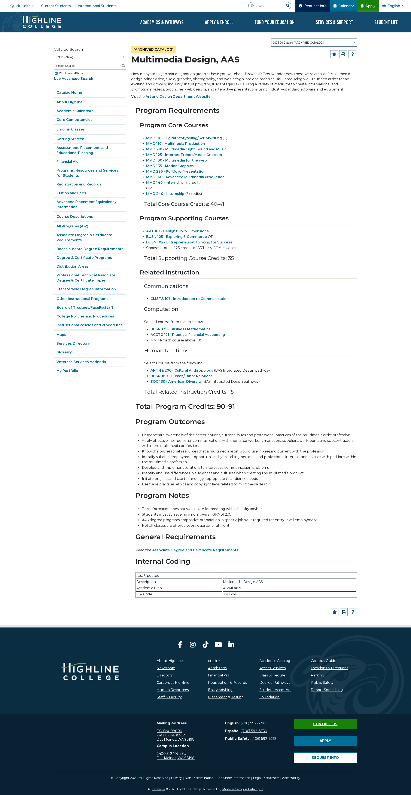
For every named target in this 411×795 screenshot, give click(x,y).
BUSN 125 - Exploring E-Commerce (176, 237)
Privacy (176, 778)
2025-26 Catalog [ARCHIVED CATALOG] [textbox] (298, 42)
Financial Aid (68, 162)
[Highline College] (41, 22)
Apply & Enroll (219, 22)
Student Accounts (275, 690)
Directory (165, 675)
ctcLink (214, 661)
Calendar (346, 6)
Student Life (386, 22)
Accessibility (291, 778)
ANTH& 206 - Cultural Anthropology (181, 370)
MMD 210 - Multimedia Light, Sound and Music (186, 149)
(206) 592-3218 (264, 739)
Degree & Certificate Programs (84, 258)
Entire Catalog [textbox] (64, 57)
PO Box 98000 (169, 731)
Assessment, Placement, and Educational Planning (82, 150)
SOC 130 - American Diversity (176, 382)
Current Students (56, 6)
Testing (237, 697)
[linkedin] (231, 646)
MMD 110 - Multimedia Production (175, 144)
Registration (218, 683)
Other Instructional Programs (82, 299)
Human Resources (173, 690)
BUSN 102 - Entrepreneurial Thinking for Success (189, 242)
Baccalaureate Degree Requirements (90, 249)
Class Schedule (272, 675)
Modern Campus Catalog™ (242, 789)
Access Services (272, 668)
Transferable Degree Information (86, 289)
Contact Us (325, 724)
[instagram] (192, 646)
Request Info (315, 6)
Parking (317, 675)
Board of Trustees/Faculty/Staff (85, 308)
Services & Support (334, 22)
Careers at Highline (173, 683)
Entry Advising (220, 690)
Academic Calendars (75, 111)
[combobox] (314, 43)
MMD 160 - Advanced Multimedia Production (185, 177)
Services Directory (73, 343)
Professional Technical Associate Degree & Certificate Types (86, 277)
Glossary (64, 352)
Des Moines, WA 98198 (176, 739)
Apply (370, 6)
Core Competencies (74, 120)
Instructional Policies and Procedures (90, 325)
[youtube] (218, 646)
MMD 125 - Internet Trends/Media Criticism (184, 155)
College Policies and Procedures (85, 316)
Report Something (327, 690)
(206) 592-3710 (253, 723)
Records (240, 683)
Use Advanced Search (73, 79)
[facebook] (180, 646)
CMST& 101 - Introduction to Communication (189, 299)
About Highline (70, 102)
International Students (97, 6)
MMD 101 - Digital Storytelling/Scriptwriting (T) (186, 138)
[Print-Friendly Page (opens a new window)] (343, 54)
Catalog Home (69, 92)
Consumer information (233, 778)
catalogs (158, 789)
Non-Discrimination (199, 778)
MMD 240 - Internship (165, 194)
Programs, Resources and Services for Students (87, 173)
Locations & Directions (329, 668)
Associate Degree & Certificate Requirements (84, 237)
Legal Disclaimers (266, 778)
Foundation (269, 697)
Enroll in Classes (71, 129)
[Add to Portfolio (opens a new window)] (334, 54)
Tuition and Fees (71, 193)
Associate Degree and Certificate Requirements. (195, 550)
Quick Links (20, 6)
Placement (217, 697)
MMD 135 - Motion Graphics (170, 166)
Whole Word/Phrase (71, 73)
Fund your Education (275, 22)
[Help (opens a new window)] (352, 54)
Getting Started (70, 139)
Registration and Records (79, 184)
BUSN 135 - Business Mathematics (180, 329)
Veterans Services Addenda (81, 362)
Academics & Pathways (161, 22)
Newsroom (166, 668)
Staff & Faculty (169, 697)
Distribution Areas (73, 266)
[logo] (90, 680)
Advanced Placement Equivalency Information (86, 204)
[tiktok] (205, 646)
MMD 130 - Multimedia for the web (176, 160)
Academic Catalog (274, 661)
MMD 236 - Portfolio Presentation (176, 171)
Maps (61, 335)
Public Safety (322, 683)
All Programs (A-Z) (72, 226)
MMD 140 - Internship (165, 183)
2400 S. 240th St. (171, 735)
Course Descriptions (75, 217)
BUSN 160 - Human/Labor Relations (181, 376)
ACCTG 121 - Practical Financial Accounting (187, 335)
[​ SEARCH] (287, 5)
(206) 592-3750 (254, 731)
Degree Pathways (274, 683)
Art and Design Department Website (178, 97)
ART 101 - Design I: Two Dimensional (178, 231)
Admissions (217, 668)
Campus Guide (323, 661)
